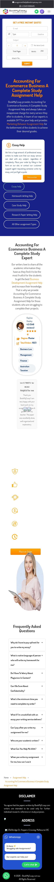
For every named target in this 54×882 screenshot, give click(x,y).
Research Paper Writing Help (24, 214)
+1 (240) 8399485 (28, 6)
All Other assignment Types (24, 224)
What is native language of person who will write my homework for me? (26, 660)
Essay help (16, 186)
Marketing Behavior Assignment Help (25, 124)
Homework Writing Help (22, 195)
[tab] (27, 645)
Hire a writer (32, 177)
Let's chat (29, 865)
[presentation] (29, 409)
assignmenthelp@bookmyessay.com (28, 2)
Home (6, 777)
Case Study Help (19, 205)
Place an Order (25, 551)
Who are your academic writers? (25, 740)
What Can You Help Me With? (23, 748)
